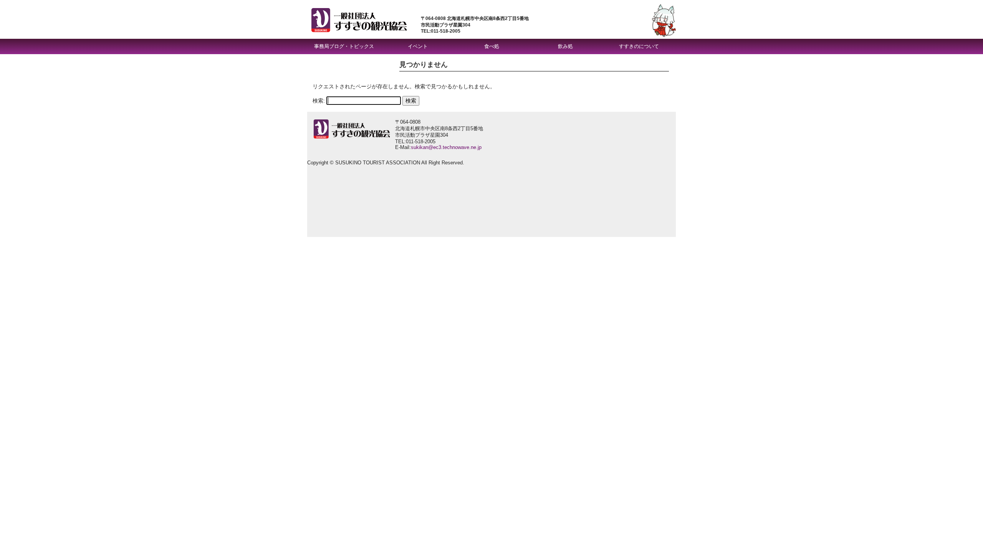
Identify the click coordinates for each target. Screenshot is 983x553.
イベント (418, 46)
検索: (319, 101)
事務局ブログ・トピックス (344, 46)
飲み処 (565, 46)
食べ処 (491, 46)
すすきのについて (639, 46)
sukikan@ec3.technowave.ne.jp (446, 147)
